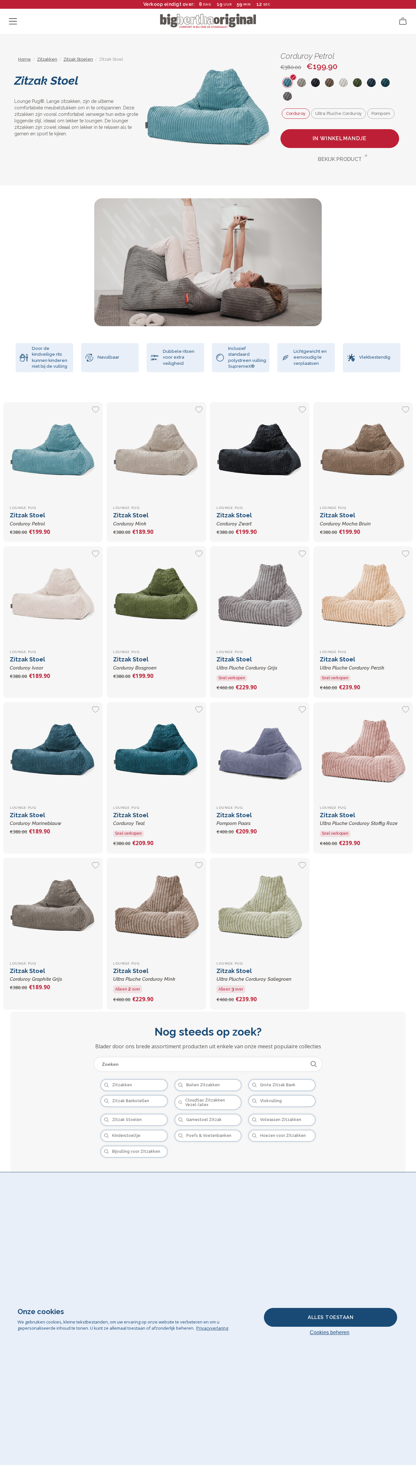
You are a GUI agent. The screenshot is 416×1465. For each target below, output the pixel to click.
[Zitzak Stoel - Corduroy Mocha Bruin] (362, 451)
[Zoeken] (314, 1064)
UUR (228, 4)
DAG (207, 4)
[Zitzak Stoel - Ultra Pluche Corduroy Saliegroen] (259, 907)
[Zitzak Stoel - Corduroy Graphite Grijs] (52, 907)
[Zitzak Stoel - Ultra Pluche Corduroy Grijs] (259, 595)
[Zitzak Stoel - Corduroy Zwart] (259, 451)
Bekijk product (340, 159)
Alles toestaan (330, 1317)
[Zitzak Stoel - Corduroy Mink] (156, 451)
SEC (265, 4)
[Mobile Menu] (13, 21)
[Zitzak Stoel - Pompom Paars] (259, 751)
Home (24, 59)
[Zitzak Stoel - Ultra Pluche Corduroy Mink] (156, 907)
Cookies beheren (329, 1332)
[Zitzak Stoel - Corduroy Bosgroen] (156, 595)
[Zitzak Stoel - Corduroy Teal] (156, 751)
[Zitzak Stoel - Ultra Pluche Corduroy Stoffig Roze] (362, 751)
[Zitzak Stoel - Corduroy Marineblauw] (52, 751)
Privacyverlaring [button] (212, 1328)
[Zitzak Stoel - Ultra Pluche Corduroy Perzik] (362, 595)
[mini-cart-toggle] (403, 21)
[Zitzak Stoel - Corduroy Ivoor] (52, 595)
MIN (247, 4)
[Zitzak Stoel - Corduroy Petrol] (52, 451)
